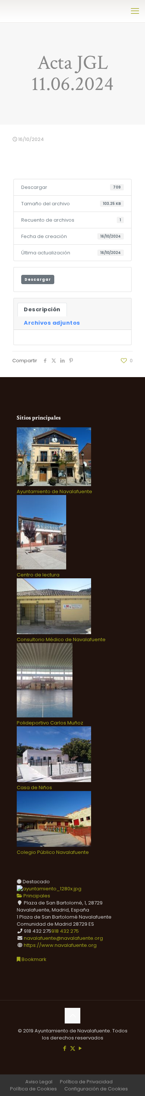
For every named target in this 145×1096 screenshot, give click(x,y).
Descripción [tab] (42, 309)
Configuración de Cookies (96, 1088)
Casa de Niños (34, 787)
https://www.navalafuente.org (60, 945)
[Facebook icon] (65, 1048)
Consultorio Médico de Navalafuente (61, 639)
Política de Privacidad (86, 1081)
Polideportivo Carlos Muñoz (50, 722)
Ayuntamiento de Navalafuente (54, 491)
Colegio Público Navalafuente (53, 852)
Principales (36, 895)
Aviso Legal (38, 1081)
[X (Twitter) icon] (72, 1048)
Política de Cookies (33, 1088)
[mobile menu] (135, 11)
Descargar (38, 279)
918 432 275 (65, 931)
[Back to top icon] (72, 1015)
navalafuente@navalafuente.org (63, 938)
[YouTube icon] (80, 1048)
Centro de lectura (38, 574)
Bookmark (33, 959)
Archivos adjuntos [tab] (52, 323)
